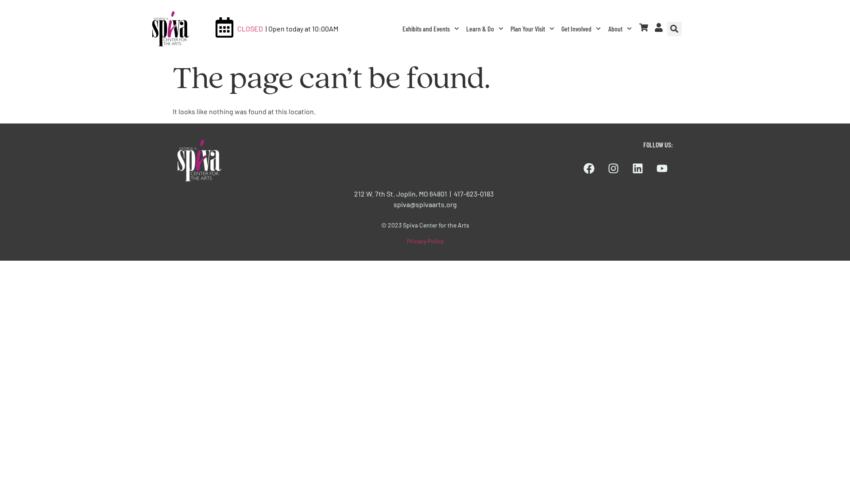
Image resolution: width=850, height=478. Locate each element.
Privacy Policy (425, 241)
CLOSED (250, 28)
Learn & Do (480, 28)
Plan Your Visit (527, 28)
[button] (674, 29)
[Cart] (643, 27)
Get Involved (576, 28)
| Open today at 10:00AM (302, 28)
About (615, 28)
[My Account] (658, 27)
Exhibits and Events (426, 28)
